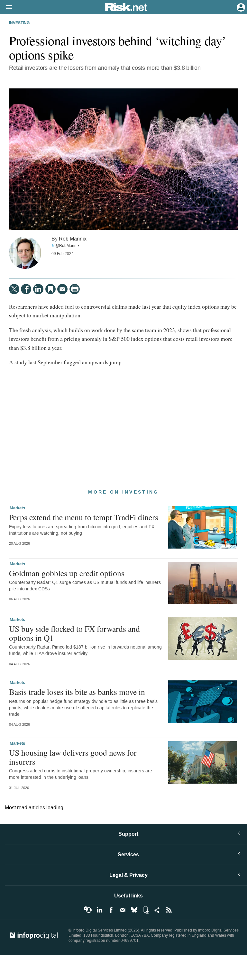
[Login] (240, 7)
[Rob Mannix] (25, 253)
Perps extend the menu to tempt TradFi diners (83, 517)
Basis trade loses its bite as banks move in (77, 691)
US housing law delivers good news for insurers (73, 757)
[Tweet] (14, 289)
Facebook (111, 910)
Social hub (157, 910)
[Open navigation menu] (6, 7)
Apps (146, 910)
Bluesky (134, 910)
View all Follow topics (88, 910)
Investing (19, 23)
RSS (169, 910)
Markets (17, 508)
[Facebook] (26, 289)
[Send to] (62, 289)
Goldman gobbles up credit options (66, 573)
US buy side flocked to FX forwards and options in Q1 (74, 633)
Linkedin (99, 910)
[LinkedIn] (38, 289)
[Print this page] (74, 289)
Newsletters (122, 910)
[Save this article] (50, 289)
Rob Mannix (73, 239)
